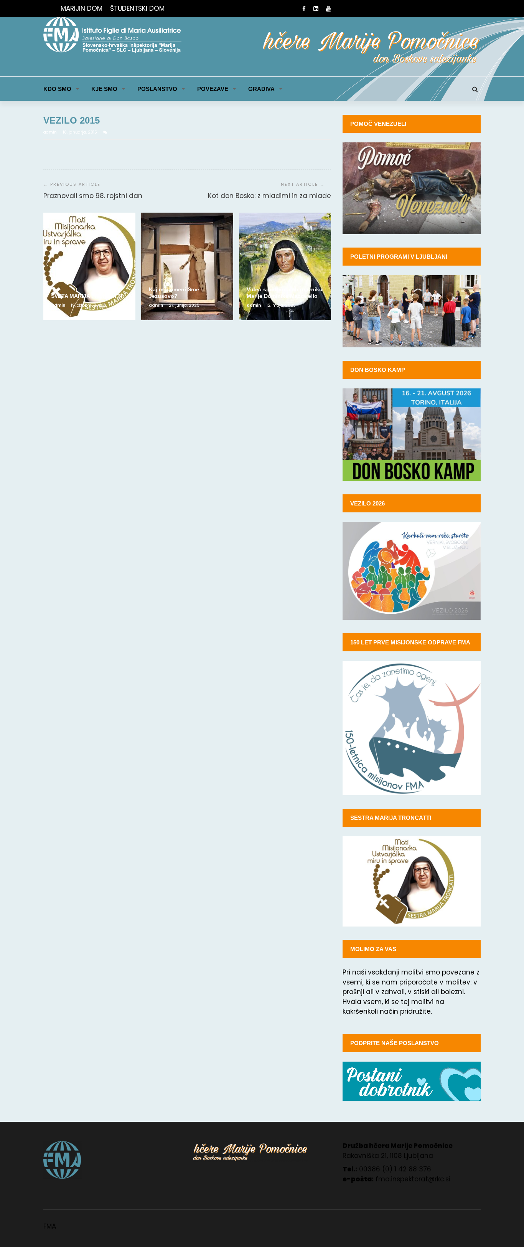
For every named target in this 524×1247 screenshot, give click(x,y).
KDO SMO (57, 89)
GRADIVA (261, 89)
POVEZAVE (212, 89)
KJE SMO (104, 89)
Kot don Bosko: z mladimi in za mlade (269, 195)
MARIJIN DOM (81, 8)
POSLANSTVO (157, 89)
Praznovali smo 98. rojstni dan (92, 195)
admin (50, 132)
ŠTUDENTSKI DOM (137, 8)
